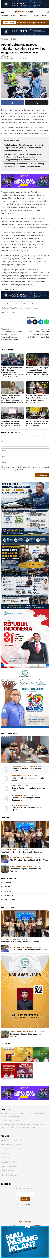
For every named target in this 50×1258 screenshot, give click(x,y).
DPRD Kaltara (17, 786)
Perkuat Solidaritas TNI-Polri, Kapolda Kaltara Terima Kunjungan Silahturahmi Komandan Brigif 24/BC (12, 334)
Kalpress (15, 303)
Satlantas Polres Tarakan (11, 308)
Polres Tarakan (27, 303)
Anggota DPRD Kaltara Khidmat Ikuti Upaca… (28, 808)
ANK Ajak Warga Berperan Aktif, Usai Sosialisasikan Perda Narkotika (37, 423)
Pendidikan (5, 850)
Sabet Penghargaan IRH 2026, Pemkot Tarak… (28, 779)
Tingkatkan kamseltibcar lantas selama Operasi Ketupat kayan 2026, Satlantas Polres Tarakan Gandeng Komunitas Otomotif (23, 147)
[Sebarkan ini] (29, 321)
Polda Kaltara (20, 866)
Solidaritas (10, 900)
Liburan (8, 882)
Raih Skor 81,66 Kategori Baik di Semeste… (26, 799)
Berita (19, 858)
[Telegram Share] (40, 321)
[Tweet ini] (35, 321)
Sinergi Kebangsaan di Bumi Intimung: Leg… (28, 789)
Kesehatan (16, 795)
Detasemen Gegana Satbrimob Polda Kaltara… (26, 870)
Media (12, 866)
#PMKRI (8, 891)
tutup (27, 1227)
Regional (28, 776)
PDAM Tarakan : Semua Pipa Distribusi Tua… (29, 860)
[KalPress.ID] (25, 11)
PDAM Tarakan (17, 766)
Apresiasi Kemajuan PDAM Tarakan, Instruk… (27, 769)
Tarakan (5, 303)
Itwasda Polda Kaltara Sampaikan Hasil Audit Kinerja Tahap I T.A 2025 (10, 423)
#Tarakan (9, 895)
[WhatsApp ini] (46, 321)
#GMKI (7, 887)
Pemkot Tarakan (29, 766)
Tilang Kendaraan (31, 308)
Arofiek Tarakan (8, 312)
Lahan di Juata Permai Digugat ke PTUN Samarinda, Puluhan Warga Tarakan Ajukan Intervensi (12, 399)
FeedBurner (29, 1204)
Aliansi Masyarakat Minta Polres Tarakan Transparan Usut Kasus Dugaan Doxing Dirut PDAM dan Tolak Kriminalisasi (12, 372)
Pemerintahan (15, 850)
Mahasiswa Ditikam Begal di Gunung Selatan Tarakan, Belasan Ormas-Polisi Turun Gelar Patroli (37, 371)
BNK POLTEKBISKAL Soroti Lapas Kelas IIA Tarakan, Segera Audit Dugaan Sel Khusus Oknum (37, 399)
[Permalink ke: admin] (3, 57)
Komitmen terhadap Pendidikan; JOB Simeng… (21, 852)
